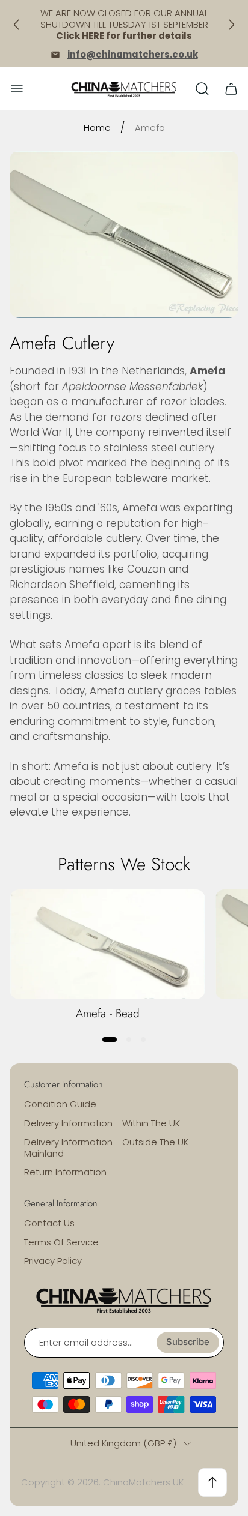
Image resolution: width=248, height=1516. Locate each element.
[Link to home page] (124, 1299)
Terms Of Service (61, 1242)
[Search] (202, 89)
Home (97, 127)
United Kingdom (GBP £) (123, 1443)
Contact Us (49, 1223)
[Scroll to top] (212, 1482)
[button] (109, 1039)
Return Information (65, 1172)
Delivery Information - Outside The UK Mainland (106, 1147)
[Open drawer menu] (17, 89)
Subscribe (187, 1342)
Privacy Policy (53, 1260)
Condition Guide (60, 1104)
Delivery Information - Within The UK (102, 1123)
